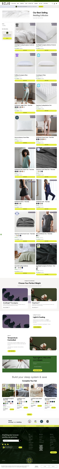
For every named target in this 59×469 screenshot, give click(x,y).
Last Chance (31, 445)
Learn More (32, 0)
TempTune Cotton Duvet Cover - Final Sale (25, 233)
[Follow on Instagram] (5, 444)
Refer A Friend (52, 437)
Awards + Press (41, 440)
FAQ (50, 445)
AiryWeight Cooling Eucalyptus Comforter (24, 45)
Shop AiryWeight (5, 307)
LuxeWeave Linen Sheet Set (21, 399)
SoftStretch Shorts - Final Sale (22, 201)
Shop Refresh (46, 3)
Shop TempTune (34, 307)
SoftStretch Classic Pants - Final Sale (45, 137)
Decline (53, 466)
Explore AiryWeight (37, 366)
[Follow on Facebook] (2, 444)
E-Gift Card (30, 448)
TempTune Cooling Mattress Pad (43, 105)
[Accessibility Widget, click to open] (1, 234)
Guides (40, 439)
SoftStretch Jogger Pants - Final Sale (23, 105)
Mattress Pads (31, 3)
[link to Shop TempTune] (37, 307)
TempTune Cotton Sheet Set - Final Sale (45, 169)
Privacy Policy (24, 466)
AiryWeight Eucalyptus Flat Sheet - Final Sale (45, 266)
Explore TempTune (37, 370)
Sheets (18, 3)
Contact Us (53, 452)
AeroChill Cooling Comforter (21, 266)
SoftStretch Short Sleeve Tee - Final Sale (24, 169)
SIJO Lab (40, 437)
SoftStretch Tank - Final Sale (43, 201)
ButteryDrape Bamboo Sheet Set (50, 399)
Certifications (41, 442)
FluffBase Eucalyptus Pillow (21, 75)
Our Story (40, 436)
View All (29, 414)
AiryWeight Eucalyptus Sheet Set (8, 399)
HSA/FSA (51, 442)
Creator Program (53, 439)
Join (20, 440)
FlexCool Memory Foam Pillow (22, 137)
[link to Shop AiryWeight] (9, 307)
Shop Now (25, 50)
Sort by (3, 23)
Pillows (26, 3)
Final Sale (40, 3)
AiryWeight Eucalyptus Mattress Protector (46, 45)
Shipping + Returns (53, 440)
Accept (45, 466)
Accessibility (52, 448)
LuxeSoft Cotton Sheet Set (36, 399)
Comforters (22, 3)
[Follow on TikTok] (7, 444)
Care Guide (52, 436)
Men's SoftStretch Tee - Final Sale (44, 233)
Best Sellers (14, 3)
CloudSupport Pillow (41, 75)
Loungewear (36, 3)
